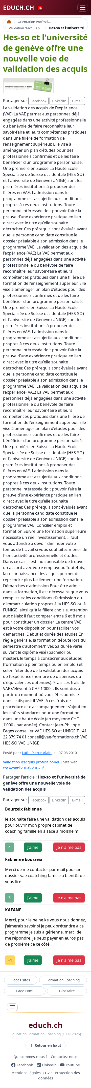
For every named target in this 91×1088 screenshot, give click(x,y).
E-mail (77, 101)
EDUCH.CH (23, 8)
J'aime (32, 847)
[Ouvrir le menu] (12, 1007)
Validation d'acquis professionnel (31, 762)
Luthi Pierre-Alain (37, 752)
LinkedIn (59, 101)
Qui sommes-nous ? (30, 1056)
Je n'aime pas (69, 847)
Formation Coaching (63, 980)
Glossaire (67, 990)
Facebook (38, 101)
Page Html (24, 990)
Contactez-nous (64, 1056)
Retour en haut (48, 1045)
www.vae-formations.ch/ (23, 767)
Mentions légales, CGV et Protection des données (45, 1076)
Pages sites (20, 980)
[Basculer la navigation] (82, 8)
